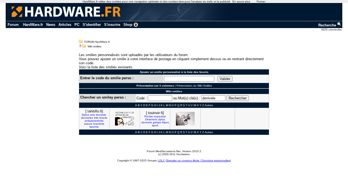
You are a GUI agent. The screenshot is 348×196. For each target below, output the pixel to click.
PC (76, 25)
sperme (94, 126)
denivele (101, 114)
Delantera (151, 119)
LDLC (161, 160)
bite (96, 117)
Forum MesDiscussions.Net (164, 151)
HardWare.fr (33, 25)
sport (155, 125)
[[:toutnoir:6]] (185, 118)
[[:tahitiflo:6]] (124, 118)
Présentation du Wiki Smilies (194, 85)
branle (103, 117)
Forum (13, 25)
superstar (160, 116)
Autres (209, 105)
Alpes (165, 122)
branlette (98, 123)
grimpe (157, 122)
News (50, 25)
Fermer (261, 1)
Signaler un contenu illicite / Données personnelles (198, 160)
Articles (64, 25)
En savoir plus (241, 1)
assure (88, 123)
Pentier (148, 116)
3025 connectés (331, 29)
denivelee (87, 117)
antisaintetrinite (94, 120)
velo (92, 114)
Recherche (327, 25)
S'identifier (92, 25)
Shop (127, 25)
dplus (161, 119)
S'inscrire (112, 25)
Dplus (85, 114)
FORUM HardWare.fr (97, 41)
